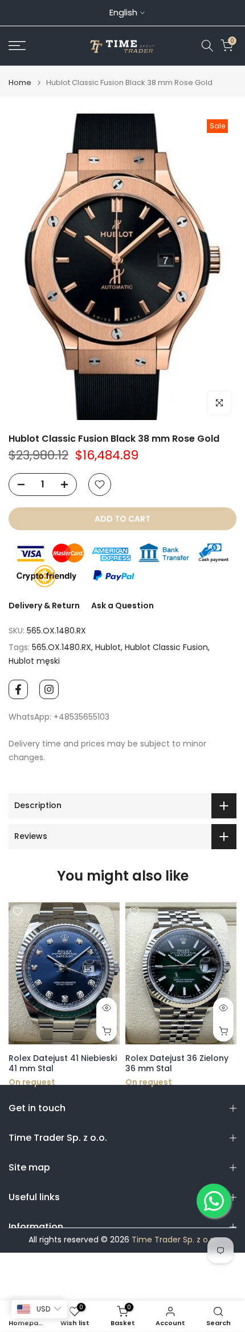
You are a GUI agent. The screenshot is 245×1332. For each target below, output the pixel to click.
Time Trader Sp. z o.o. (174, 1239)
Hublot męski (34, 661)
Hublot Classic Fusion (166, 647)
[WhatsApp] (214, 1201)
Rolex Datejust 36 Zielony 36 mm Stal (109, 1064)
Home (20, 82)
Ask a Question (122, 605)
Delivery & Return (44, 605)
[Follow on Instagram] (49, 689)
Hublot (108, 647)
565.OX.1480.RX (61, 647)
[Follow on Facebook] (18, 689)
